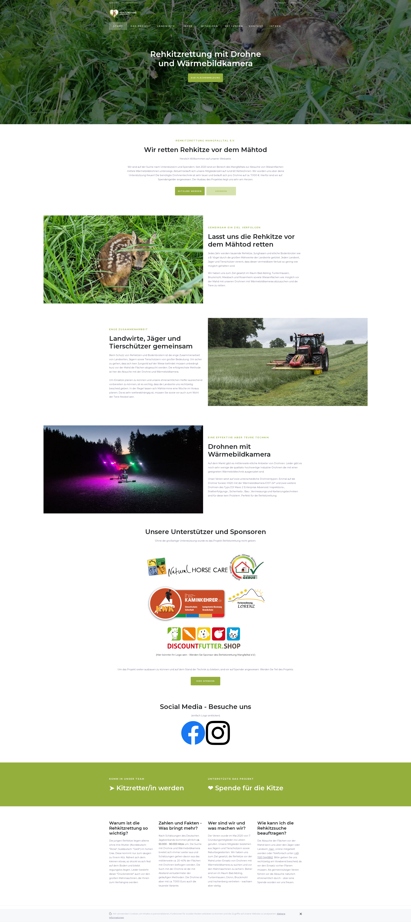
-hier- (271, 849)
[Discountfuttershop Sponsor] (205, 637)
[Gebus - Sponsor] (246, 567)
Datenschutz (295, 2)
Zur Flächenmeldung (205, 78)
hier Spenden (205, 681)
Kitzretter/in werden (132, 2)
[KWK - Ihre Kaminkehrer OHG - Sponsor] (187, 603)
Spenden (114, 2)
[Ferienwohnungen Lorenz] (245, 603)
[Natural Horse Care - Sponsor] (187, 567)
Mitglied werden (190, 191)
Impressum (280, 2)
